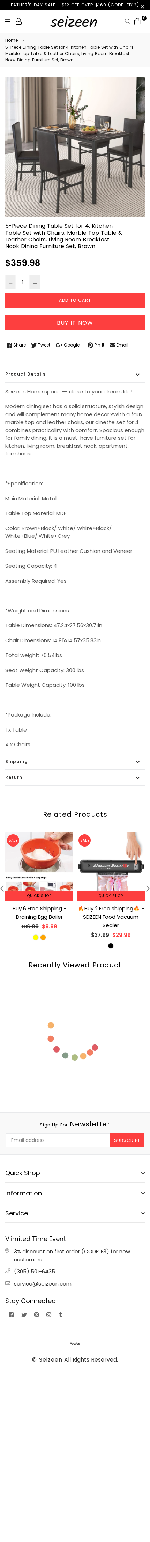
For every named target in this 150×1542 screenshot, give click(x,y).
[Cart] (137, 21)
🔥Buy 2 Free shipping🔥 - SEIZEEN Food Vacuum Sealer (111, 917)
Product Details (25, 374)
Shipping (16, 762)
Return (13, 777)
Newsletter (75, 1124)
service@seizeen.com (43, 1283)
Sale (13, 840)
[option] (75, 147)
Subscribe (127, 1140)
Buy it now (75, 323)
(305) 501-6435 (34, 1271)
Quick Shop (39, 895)
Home (11, 40)
